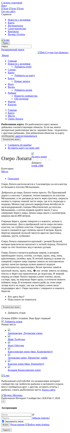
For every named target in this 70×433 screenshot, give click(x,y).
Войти (5, 424)
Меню (5, 55)
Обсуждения (21, 98)
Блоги (11, 78)
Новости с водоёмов (19, 19)
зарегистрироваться (26, 136)
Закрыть (6, 430)
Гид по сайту (8, 11)
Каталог (12, 104)
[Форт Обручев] (9, 342)
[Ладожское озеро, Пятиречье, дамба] (9, 354)
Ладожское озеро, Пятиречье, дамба (27, 357)
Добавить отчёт (23, 66)
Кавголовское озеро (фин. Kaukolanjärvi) (30, 351)
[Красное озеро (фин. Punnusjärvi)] (9, 361)
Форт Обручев (16, 345)
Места (11, 115)
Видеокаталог (15, 25)
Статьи (12, 69)
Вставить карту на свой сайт (24, 147)
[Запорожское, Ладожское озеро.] (9, 330)
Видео (11, 87)
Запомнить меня (14, 421)
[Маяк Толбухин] (9, 336)
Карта (11, 22)
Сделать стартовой (11, 2)
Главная (12, 61)
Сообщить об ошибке (20, 145)
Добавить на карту (24, 75)
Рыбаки (12, 93)
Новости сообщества (25, 95)
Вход (4, 5)
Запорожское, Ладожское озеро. (25, 333)
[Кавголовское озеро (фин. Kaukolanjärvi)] (9, 348)
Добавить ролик (23, 90)
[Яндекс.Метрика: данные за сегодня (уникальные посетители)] (11, 395)
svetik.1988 (37, 165)
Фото (11, 84)
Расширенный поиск (12, 49)
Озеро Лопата (15, 118)
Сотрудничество (17, 28)
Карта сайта (48, 389)
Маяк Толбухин (16, 339)
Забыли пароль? (41, 418)
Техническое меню (11, 139)
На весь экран (39, 156)
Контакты (13, 31)
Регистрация (17, 424)
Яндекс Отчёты (16, 34)
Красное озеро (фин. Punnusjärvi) (26, 364)
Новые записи (22, 81)
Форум (11, 101)
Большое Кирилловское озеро (24, 370)
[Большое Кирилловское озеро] (9, 367)
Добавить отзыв (17, 312)
